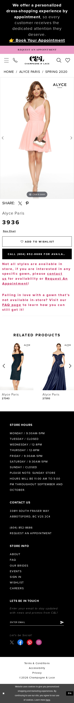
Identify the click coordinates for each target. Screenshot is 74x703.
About (15, 554)
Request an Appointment (31, 533)
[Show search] (58, 60)
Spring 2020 (56, 72)
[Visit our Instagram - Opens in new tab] (39, 642)
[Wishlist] (67, 60)
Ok (70, 693)
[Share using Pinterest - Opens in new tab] (27, 203)
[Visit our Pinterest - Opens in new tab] (30, 642)
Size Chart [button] (9, 231)
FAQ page (11, 305)
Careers (17, 588)
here (48, 700)
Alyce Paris (29, 72)
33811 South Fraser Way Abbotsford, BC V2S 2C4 (30, 513)
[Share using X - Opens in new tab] (20, 203)
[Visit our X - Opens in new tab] (12, 642)
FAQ (13, 560)
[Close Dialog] (3, 693)
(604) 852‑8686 (21, 527)
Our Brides (19, 565)
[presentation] (16, 366)
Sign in (15, 577)
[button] (6, 60)
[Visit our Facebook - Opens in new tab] (20, 642)
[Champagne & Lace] (37, 60)
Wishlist (17, 582)
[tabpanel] (37, 138)
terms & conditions (37, 663)
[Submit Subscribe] (62, 622)
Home (9, 72)
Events (16, 571)
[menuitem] (6, 60)
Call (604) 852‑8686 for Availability (40, 254)
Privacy (37, 672)
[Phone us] (15, 60)
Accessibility (37, 668)
